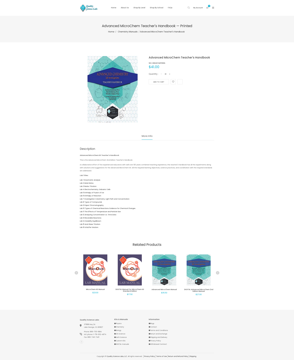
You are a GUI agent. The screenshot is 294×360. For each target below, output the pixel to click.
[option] (95, 271)
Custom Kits (120, 341)
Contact (153, 327)
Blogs (152, 323)
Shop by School (156, 7)
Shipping (192, 356)
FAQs (170, 7)
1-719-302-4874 (99, 334)
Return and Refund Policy (178, 356)
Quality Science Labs (89, 320)
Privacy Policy (155, 341)
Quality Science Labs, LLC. (117, 356)
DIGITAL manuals (122, 344)
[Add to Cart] (95, 273)
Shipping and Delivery (158, 337)
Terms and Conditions (159, 330)
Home (113, 7)
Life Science (120, 334)
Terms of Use (161, 356)
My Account (198, 8)
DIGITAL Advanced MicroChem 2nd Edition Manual (198, 290)
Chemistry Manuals (128, 31)
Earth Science (121, 337)
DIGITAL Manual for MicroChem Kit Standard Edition (130, 290)
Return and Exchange (158, 334)
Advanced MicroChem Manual (164, 289)
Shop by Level (139, 7)
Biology (118, 330)
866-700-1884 (96, 331)
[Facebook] (81, 342)
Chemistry (120, 327)
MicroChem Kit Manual (95, 289)
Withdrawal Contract (158, 344)
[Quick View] (89, 273)
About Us (125, 7)
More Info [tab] (147, 136)
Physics (119, 323)
